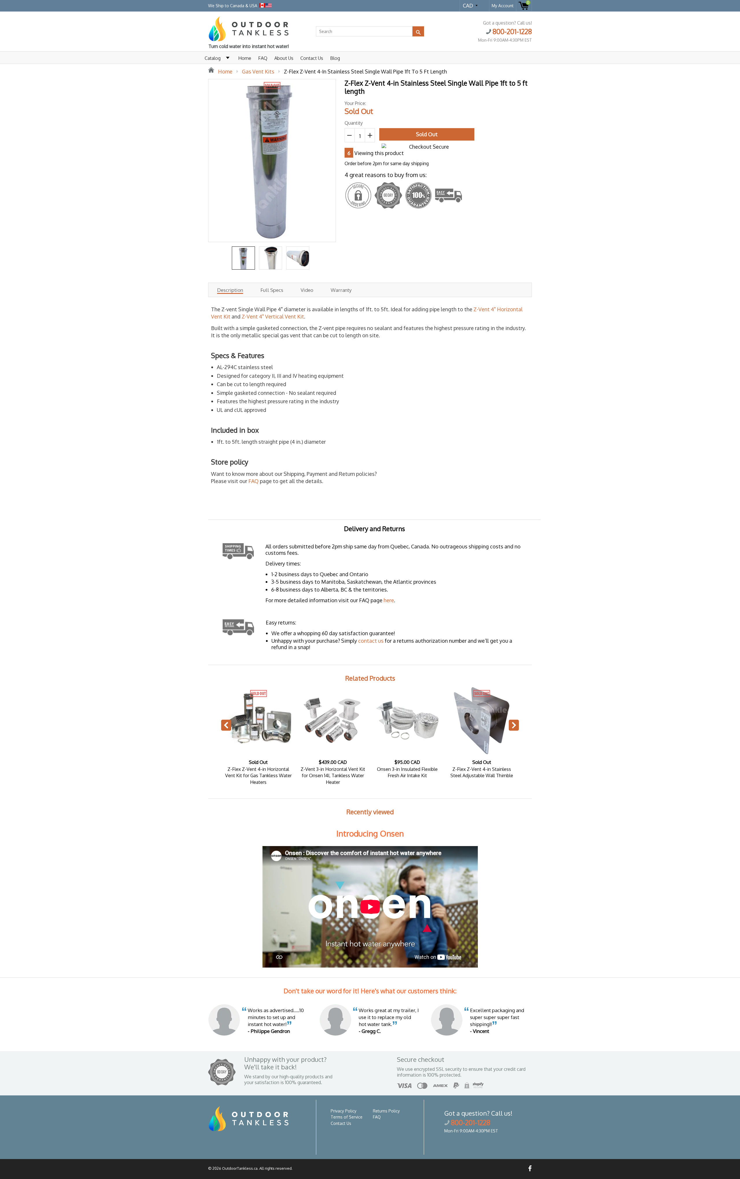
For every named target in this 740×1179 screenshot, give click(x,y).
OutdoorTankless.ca (240, 1168)
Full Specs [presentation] (271, 290)
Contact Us (311, 58)
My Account (503, 5)
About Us (283, 58)
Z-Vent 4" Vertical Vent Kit (273, 316)
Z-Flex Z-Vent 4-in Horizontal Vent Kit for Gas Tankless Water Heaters (258, 775)
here (389, 600)
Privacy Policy (343, 1110)
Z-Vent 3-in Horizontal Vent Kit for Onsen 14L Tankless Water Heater (333, 775)
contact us (371, 641)
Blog (335, 58)
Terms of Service (346, 1116)
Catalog (213, 58)
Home (244, 58)
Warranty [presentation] (341, 290)
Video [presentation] (307, 290)
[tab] (230, 290)
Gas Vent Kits (258, 71)
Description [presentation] (230, 290)
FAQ (262, 58)
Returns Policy (386, 1110)
